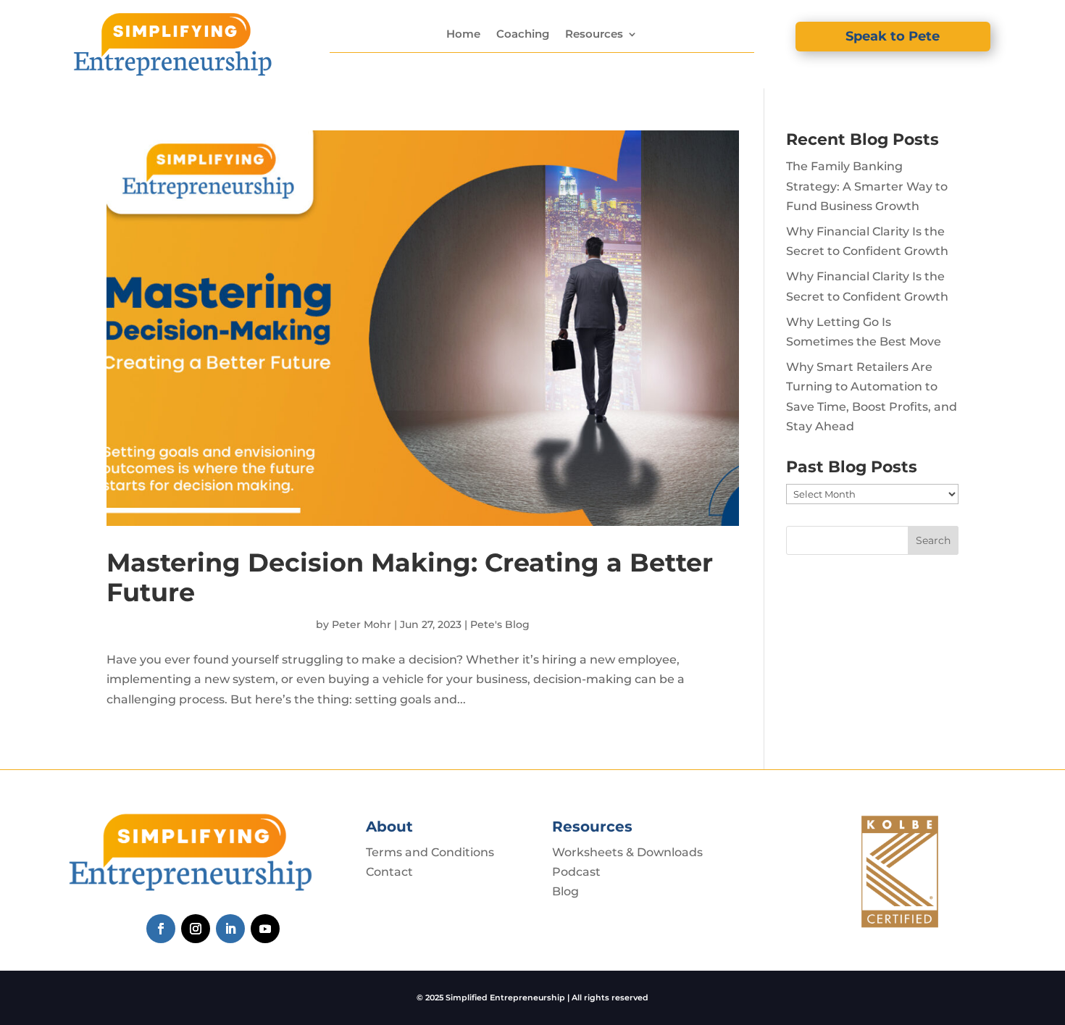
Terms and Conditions (430, 852)
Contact (389, 872)
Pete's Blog (500, 624)
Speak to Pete (892, 36)
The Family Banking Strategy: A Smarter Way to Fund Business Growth (867, 185)
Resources (594, 34)
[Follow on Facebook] (160, 928)
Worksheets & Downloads (627, 852)
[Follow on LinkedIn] (230, 928)
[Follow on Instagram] (195, 928)
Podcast (576, 872)
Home (463, 34)
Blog (565, 891)
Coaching (522, 34)
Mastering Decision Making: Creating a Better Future (409, 577)
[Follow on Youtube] (265, 928)
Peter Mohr (361, 624)
